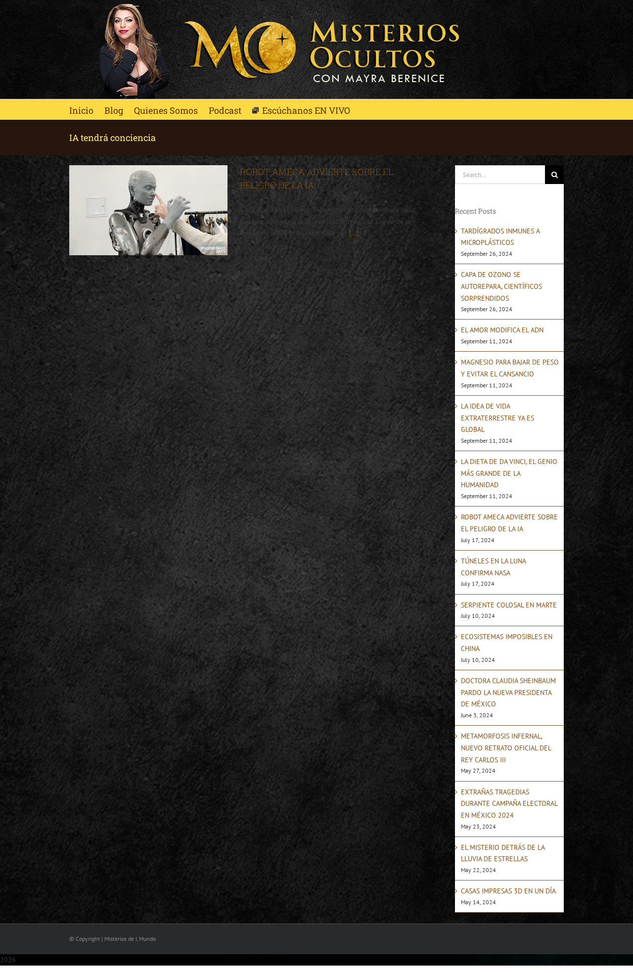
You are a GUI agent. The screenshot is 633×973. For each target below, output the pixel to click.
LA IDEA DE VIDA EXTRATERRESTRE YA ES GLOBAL (497, 418)
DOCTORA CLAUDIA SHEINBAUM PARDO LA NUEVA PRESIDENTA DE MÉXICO (508, 692)
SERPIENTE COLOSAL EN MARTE (509, 605)
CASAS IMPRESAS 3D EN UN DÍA (508, 890)
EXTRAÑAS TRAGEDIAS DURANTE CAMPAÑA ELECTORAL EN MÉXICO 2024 (509, 804)
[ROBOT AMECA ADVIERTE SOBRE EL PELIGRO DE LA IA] (148, 210)
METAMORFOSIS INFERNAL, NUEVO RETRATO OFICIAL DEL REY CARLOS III (506, 748)
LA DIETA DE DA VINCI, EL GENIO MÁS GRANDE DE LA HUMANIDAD (509, 473)
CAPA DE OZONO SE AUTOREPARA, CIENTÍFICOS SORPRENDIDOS (501, 286)
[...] (354, 233)
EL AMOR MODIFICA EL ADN (502, 329)
